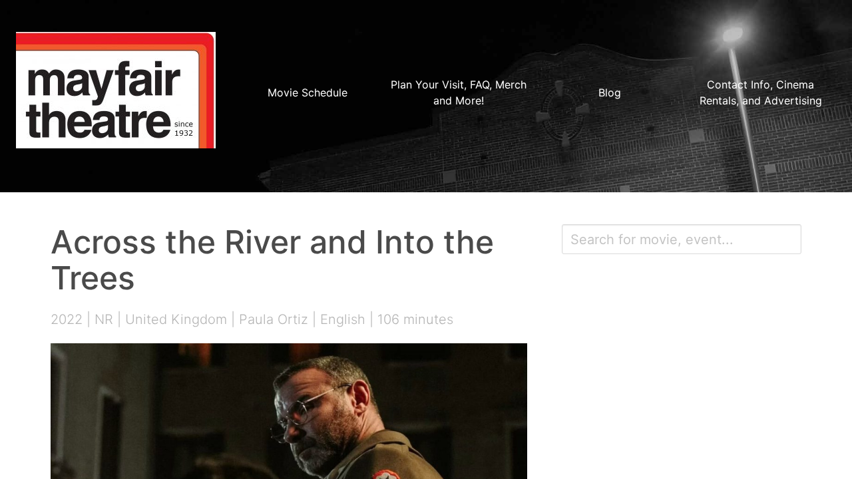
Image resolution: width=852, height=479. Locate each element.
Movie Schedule (307, 92)
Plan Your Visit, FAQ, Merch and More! (459, 92)
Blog (609, 92)
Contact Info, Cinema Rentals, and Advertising (761, 92)
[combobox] (681, 239)
